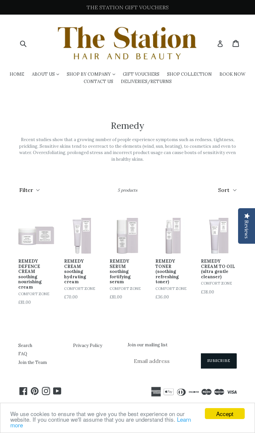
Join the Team (32, 362)
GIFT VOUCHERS (141, 74)
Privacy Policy (87, 345)
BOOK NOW (232, 74)
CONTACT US (98, 81)
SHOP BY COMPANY (93, 74)
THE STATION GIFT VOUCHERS (128, 7)
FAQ (22, 354)
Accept (224, 413)
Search (25, 345)
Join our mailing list (148, 345)
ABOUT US (47, 74)
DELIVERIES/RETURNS (146, 81)
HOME (17, 74)
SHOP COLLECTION (189, 74)
